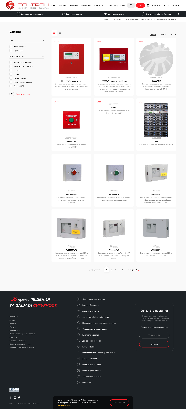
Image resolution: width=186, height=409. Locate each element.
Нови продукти (20, 46)
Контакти (98, 5)
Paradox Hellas (20, 78)
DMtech (17, 70)
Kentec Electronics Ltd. (23, 62)
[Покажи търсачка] (131, 5)
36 (175, 34)
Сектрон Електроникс (23, 82)
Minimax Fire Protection (23, 66)
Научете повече (63, 405)
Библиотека (86, 5)
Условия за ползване (18, 341)
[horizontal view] (60, 33)
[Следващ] (178, 14)
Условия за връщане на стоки (21, 347)
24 (172, 34)
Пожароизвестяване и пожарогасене (139, 20)
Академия (73, 5)
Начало (106, 20)
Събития (12, 327)
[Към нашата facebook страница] (10, 397)
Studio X (36, 403)
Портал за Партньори (115, 5)
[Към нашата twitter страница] (19, 397)
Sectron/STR (19, 86)
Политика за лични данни (19, 344)
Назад (153, 34)
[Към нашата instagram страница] (15, 397)
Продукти (117, 20)
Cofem (16, 74)
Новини (62, 5)
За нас (53, 5)
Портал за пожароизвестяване (22, 334)
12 (169, 34)
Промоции (18, 50)
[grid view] (54, 33)
